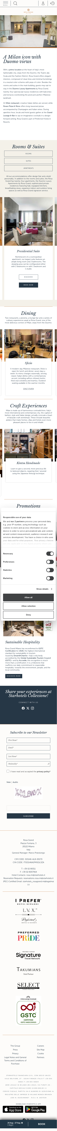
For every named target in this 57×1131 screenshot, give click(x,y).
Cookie (40, 1053)
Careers (40, 1046)
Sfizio (28, 363)
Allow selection (28, 606)
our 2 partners (18, 521)
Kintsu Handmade (28, 463)
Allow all (28, 597)
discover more (14, 676)
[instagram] (32, 708)
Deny (28, 615)
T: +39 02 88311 (28, 869)
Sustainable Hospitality (22, 642)
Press (15, 1050)
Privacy (15, 1053)
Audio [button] (15, 782)
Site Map (40, 1050)
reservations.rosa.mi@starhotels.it (38, 878)
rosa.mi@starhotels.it (35, 875)
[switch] (50, 562)
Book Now (28, 285)
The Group (15, 1046)
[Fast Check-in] (52, 3)
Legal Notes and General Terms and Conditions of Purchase (15, 1060)
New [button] (9, 782)
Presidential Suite (28, 251)
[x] (27, 708)
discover (28, 277)
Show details (42, 589)
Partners (40, 1057)
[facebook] (23, 708)
